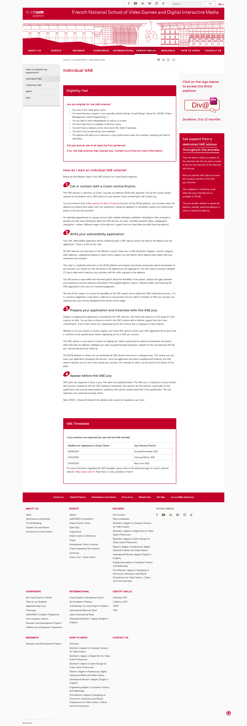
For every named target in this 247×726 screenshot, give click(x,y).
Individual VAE (97, 60)
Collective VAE (34, 85)
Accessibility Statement (182, 497)
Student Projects (78, 497)
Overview (74, 643)
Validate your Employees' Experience (44, 627)
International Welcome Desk (83, 610)
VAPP (29, 91)
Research (32, 637)
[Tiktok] (163, 3)
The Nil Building (33, 523)
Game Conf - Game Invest (82, 557)
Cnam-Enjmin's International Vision (87, 597)
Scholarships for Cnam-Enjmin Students (89, 606)
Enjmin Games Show (80, 523)
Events (74, 508)
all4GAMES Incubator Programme (42, 614)
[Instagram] (156, 3)
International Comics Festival (84, 544)
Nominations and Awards (104, 497)
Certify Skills (79, 60)
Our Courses (119, 514)
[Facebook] (129, 3)
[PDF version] (168, 60)
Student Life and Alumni (37, 527)
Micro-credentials (121, 519)
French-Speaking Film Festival (84, 548)
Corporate (33, 591)
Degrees (118, 508)
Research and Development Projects (44, 623)
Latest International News (82, 614)
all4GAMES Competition (81, 519)
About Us (32, 508)
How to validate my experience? (36, 71)
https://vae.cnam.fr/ (85, 472)
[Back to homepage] (35, 13)
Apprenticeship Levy (36, 606)
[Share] (173, 60)
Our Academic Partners (81, 602)
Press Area (127, 497)
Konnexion (27, 723)
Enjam (73, 540)
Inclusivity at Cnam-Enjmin (39, 531)
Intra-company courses (37, 618)
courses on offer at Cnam (104, 203)
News (28, 514)
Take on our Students (36, 602)
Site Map (161, 497)
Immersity (74, 553)
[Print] (158, 60)
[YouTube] (135, 3)
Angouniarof (75, 531)
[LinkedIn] (142, 3)
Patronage (31, 610)
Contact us (58, 497)
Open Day (74, 527)
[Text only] (163, 60)
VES (28, 98)
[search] (186, 4)
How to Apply (78, 637)
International (79, 591)
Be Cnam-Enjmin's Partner (39, 597)
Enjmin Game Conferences (83, 536)
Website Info (145, 497)
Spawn (73, 514)
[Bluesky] (149, 3)
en (220, 4)
